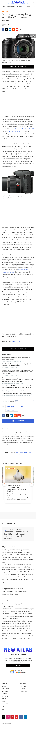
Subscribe (18, 665)
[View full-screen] (34, 36)
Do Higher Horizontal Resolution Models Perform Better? (16, 393)
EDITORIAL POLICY (7, 688)
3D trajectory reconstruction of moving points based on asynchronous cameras (16, 358)
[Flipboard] (17, 29)
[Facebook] (3, 29)
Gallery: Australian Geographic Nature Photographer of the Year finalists (16, 488)
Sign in (6, 529)
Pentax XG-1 (16, 341)
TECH (3, 6)
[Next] (31, 484)
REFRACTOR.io (24, 691)
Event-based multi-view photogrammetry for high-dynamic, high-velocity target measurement (17, 364)
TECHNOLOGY (24, 686)
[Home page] (18, 2)
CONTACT (5, 704)
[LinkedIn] (10, 29)
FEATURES (5, 691)
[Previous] (4, 484)
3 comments (20, 421)
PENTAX (23, 406)
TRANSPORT (28, 6)
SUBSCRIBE (5, 683)
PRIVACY (4, 701)
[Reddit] (13, 29)
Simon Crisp (6, 429)
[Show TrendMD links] (33, 401)
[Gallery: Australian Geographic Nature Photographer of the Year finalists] (18, 474)
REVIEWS (4, 694)
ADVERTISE (5, 696)
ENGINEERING (11, 6)
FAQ (3, 709)
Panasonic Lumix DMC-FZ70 (24, 129)
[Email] (20, 29)
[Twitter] (6, 29)
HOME (3, 681)
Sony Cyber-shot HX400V (15, 131)
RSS (3, 706)
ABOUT (4, 686)
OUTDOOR (20, 6)
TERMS (4, 699)
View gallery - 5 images (18, 67)
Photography (6, 11)
